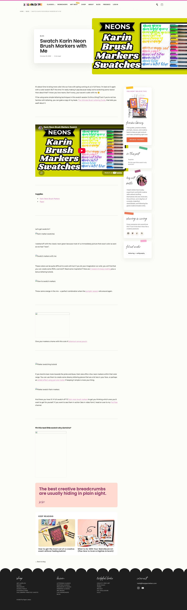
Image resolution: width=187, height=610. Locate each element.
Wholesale (101, 585)
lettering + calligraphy (136, 253)
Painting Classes (63, 585)
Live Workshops (63, 592)
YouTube (114, 402)
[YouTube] (142, 588)
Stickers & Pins (22, 590)
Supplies (131, 159)
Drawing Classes (63, 588)
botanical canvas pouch (78, 341)
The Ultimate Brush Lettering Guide (92, 100)
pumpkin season (92, 291)
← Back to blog (40, 562)
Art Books (60, 590)
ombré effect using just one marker (51, 380)
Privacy (100, 588)
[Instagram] (138, 588)
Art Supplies (21, 583)
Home (22, 11)
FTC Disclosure (103, 590)
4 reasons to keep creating (100, 269)
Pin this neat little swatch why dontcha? (137, 163)
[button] (51, 4)
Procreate (21, 587)
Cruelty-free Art (103, 583)
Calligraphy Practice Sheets (27, 592)
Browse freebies (137, 139)
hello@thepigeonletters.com (147, 583)
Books (19, 585)
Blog (27, 11)
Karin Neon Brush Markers (50, 199)
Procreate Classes (64, 587)
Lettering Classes (64, 583)
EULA (98, 592)
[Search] (157, 4)
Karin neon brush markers (78, 399)
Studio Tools (22, 588)
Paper (42, 202)
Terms (99, 587)
